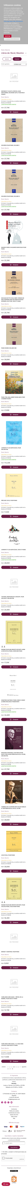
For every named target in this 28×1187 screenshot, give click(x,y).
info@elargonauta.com (14, 1099)
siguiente (24, 1066)
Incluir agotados (5, 64)
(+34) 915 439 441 (14, 1097)
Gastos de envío (14, 1114)
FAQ (14, 1118)
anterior (4, 1066)
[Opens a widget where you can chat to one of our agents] (6, 1184)
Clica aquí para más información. (13, 21)
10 (12, 1068)
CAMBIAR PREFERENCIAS (12, 39)
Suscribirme (14, 1147)
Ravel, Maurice (5, 97)
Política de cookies (14, 1111)
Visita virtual (14, 1116)
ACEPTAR (7, 36)
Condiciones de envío (14, 1112)
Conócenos (14, 1109)
